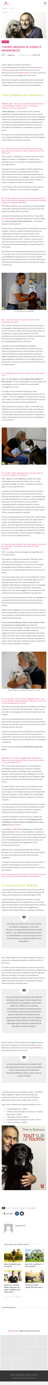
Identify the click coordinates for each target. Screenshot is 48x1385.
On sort (5, 42)
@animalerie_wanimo (30, 1330)
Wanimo (22, 73)
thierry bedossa (31, 1208)
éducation (15, 1208)
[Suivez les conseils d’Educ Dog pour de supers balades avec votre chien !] (13, 1276)
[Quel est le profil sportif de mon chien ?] (34, 1276)
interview (22, 1208)
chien (8, 1208)
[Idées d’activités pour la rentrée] (13, 1255)
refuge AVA (16, 829)
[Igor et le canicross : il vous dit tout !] (34, 1255)
